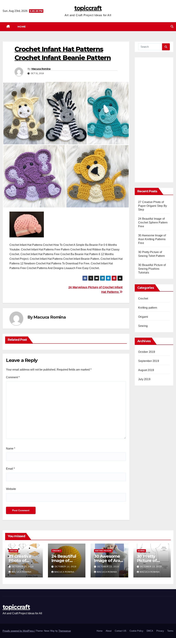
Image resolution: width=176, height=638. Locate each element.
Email (10, 468)
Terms (170, 631)
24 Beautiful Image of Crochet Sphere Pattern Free (153, 222)
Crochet (143, 298)
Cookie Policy (136, 631)
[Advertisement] (154, 121)
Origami (143, 316)
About (109, 631)
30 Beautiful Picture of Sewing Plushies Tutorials (152, 269)
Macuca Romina (41, 68)
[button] (172, 26)
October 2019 (146, 351)
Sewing (143, 325)
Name (10, 448)
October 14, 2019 (23, 566)
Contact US (120, 631)
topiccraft (88, 8)
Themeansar (64, 631)
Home (22, 26)
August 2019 (146, 370)
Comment (13, 377)
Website (11, 488)
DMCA (150, 631)
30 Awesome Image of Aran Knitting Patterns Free (152, 239)
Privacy (160, 631)
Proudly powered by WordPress (19, 631)
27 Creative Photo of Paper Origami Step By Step (152, 206)
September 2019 (148, 361)
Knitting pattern (147, 307)
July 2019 (144, 379)
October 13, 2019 (65, 566)
